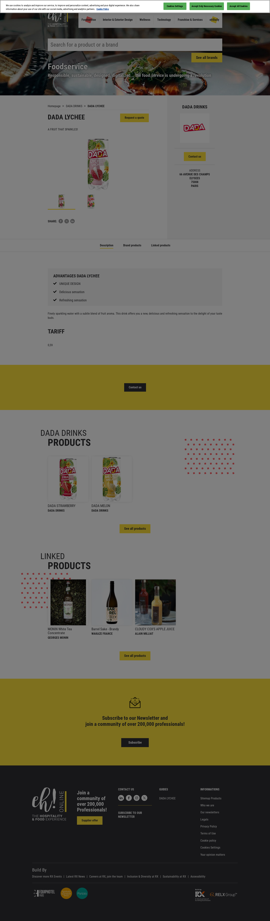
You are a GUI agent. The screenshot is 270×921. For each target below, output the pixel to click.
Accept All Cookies (239, 6)
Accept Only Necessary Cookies (207, 6)
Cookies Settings (175, 6)
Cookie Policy (102, 9)
